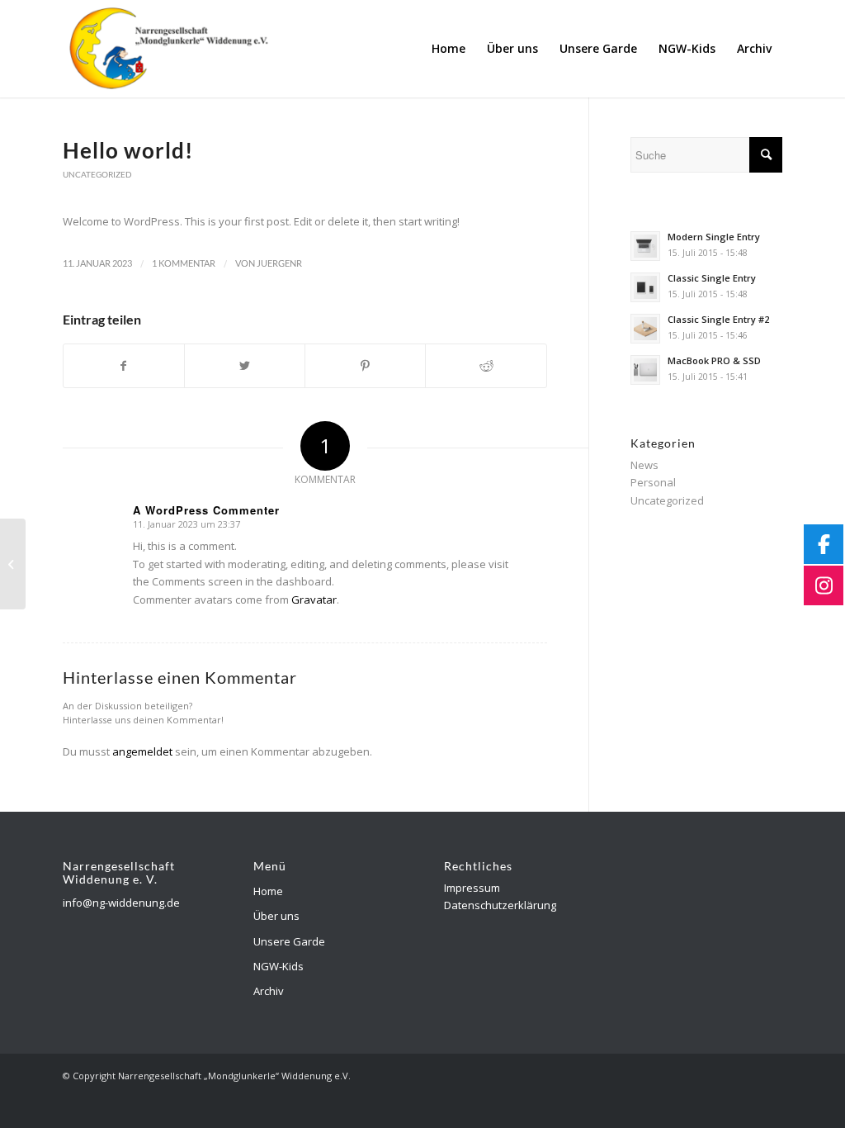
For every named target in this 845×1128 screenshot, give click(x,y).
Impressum (472, 887)
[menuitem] (448, 48)
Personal (653, 482)
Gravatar (314, 599)
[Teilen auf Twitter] (244, 365)
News (644, 464)
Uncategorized (97, 174)
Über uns (276, 915)
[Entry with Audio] (13, 564)
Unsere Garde (289, 941)
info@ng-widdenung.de (121, 902)
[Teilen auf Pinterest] (365, 365)
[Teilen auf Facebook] (124, 365)
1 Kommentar (183, 263)
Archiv (268, 990)
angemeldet (142, 751)
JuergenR (279, 263)
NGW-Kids (278, 966)
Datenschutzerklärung (500, 905)
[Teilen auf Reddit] (485, 365)
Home (268, 891)
